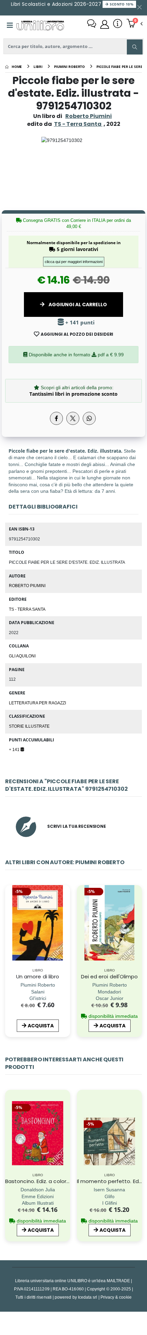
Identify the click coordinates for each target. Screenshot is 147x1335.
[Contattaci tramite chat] (91, 24)
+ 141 (15, 749)
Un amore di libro (37, 976)
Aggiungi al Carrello (77, 304)
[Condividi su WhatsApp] (89, 418)
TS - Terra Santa (27, 609)
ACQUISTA (41, 1025)
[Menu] (10, 25)
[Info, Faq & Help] (117, 24)
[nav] (8, 936)
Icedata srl (87, 1297)
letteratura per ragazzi (37, 702)
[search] (135, 47)
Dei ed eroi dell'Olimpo (109, 976)
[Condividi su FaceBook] (56, 418)
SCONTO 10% (120, 4)
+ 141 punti (79, 322)
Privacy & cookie (116, 1297)
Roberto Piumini (88, 116)
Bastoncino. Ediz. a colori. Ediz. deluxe (52, 1181)
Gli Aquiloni (22, 655)
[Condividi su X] (72, 418)
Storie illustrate (29, 726)
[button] (134, 24)
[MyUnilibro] (104, 24)
